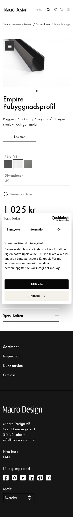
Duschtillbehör (43, 24)
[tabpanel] (36, 66)
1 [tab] (37, 91)
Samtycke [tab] (13, 229)
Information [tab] (36, 229)
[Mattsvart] (8, 164)
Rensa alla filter (21, 194)
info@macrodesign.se (19, 439)
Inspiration (11, 356)
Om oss (9, 374)
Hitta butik (10, 451)
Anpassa (34, 295)
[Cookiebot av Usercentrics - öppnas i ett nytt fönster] (52, 218)
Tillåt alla (37, 284)
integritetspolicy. (48, 268)
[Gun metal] (28, 164)
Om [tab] (59, 229)
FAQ (6, 456)
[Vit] (18, 164)
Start (5, 24)
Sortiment (16, 24)
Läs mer (19, 136)
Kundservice (13, 365)
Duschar (28, 24)
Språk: (7, 489)
